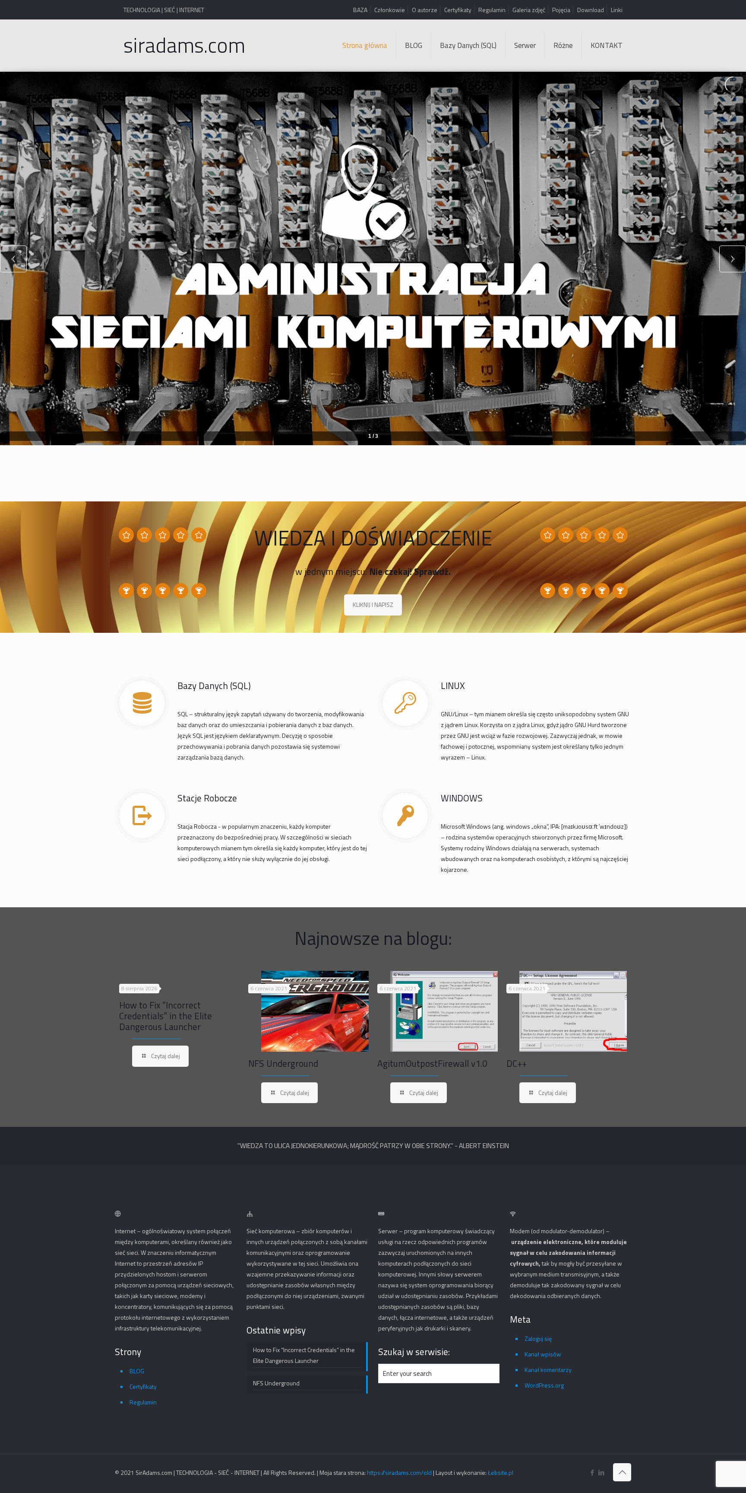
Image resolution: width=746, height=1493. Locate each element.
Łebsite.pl (500, 1472)
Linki (617, 9)
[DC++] (573, 1011)
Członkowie (389, 9)
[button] (732, 258)
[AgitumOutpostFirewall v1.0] (444, 1011)
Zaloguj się (538, 1338)
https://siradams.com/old (399, 1472)
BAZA (360, 9)
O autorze (424, 9)
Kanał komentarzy (548, 1369)
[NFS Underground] (315, 1011)
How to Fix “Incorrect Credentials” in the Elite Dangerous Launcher (165, 1016)
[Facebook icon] (592, 1472)
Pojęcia (561, 9)
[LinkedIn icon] (601, 1472)
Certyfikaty (457, 9)
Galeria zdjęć (528, 9)
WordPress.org (544, 1385)
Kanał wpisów (543, 1354)
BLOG (137, 1370)
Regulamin (492, 9)
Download (590, 9)
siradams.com (184, 45)
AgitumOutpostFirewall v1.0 (432, 1063)
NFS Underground (283, 1063)
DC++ (516, 1063)
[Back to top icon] (622, 1472)
